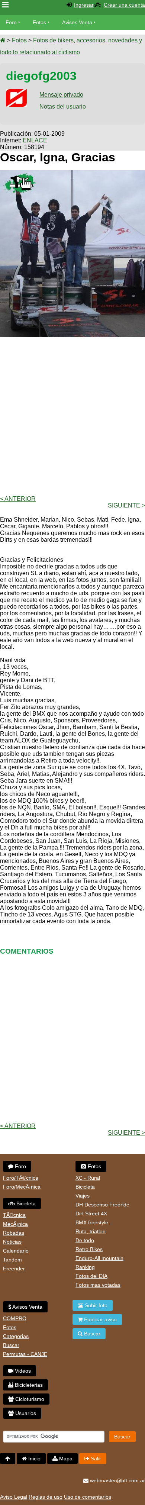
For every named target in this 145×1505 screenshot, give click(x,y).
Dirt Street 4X (91, 1213)
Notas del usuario (62, 106)
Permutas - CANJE (25, 1354)
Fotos (39, 22)
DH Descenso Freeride (102, 1205)
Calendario (16, 1251)
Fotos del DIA (91, 1276)
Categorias (16, 1336)
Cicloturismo (29, 1399)
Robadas (13, 1233)
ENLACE (35, 140)
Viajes (82, 1196)
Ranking (85, 1267)
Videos (22, 1371)
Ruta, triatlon (90, 1231)
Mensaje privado (61, 94)
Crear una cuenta (124, 5)
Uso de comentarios (87, 1497)
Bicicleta (25, 1203)
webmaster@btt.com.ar (116, 1480)
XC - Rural (87, 1178)
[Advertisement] (72, 415)
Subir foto (95, 1305)
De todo (84, 1240)
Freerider (14, 1269)
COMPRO (14, 1318)
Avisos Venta (77, 22)
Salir (95, 1459)
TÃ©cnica (14, 1215)
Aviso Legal (13, 1497)
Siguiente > (126, 505)
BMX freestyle (91, 1222)
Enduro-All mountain (99, 1258)
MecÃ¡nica (15, 1224)
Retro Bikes (89, 1249)
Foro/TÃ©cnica (20, 1178)
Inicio (34, 1459)
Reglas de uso (45, 1497)
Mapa (65, 1459)
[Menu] (5, 5)
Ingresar (84, 5)
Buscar (11, 1345)
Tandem (12, 1260)
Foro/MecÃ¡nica (22, 1187)
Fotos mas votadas (97, 1285)
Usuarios (25, 1413)
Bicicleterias (28, 1385)
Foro (11, 22)
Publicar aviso (100, 1319)
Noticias (12, 1242)
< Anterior (18, 499)
